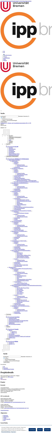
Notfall (4, 417)
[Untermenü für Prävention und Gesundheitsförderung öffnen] (28, 183)
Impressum (5, 415)
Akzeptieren (47, 429)
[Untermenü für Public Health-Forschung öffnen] (19, 160)
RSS (2, 378)
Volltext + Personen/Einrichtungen (9, 120)
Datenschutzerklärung (5, 431)
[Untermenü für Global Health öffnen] (17, 161)
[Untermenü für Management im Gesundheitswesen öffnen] (27, 231)
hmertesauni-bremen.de (14, 402)
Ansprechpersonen (5, 410)
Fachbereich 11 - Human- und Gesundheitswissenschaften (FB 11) (15, 123)
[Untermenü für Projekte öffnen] (18, 172)
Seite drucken (3, 379)
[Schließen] (6, 328)
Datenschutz (6, 416)
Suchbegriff (3, 116)
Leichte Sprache (6, 419)
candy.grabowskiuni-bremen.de (16, 408)
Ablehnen (40, 429)
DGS (4, 420)
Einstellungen (32, 429)
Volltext (4, 117)
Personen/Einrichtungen (7, 119)
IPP (30, 123)
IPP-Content (10, 376)
